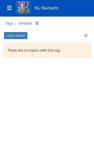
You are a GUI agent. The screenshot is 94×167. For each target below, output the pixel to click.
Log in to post (15, 35)
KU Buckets (46, 8)
